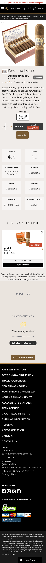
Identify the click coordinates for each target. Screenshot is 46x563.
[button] (30, 560)
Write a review (32, 82)
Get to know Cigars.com (18, 375)
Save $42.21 (35, 245)
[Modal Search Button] (24, 9)
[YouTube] (19, 491)
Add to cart (24, 265)
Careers (7, 435)
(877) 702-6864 (9, 464)
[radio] (22, 117)
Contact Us (7, 450)
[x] (14, 491)
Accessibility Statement (17, 402)
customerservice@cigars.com (17, 453)
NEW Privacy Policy (14, 386)
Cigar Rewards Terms (16, 413)
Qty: (4, 126)
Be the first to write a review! (23, 343)
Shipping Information (16, 419)
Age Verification (13, 430)
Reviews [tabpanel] (19, 293)
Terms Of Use (10, 408)
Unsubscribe (8, 457)
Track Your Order (14, 380)
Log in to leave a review (23, 357)
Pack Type (23, 111)
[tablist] (23, 293)
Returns (7, 424)
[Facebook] (4, 491)
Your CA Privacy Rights (17, 397)
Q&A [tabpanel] (29, 293)
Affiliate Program (14, 369)
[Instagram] (9, 491)
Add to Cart (22, 135)
